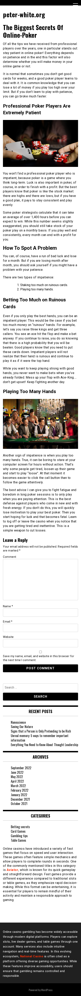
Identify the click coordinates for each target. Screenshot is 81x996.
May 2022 (17, 776)
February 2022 (19, 790)
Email (8, 621)
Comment (9, 556)
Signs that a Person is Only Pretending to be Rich (41, 731)
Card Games (18, 831)
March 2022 (18, 785)
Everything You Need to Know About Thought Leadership (44, 744)
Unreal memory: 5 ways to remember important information (39, 738)
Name (8, 606)
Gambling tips (19, 835)
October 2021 (19, 803)
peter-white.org (24, 14)
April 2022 (17, 781)
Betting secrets (20, 826)
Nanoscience (18, 722)
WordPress (46, 990)
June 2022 (17, 772)
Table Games (18, 840)
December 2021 (20, 799)
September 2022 (21, 768)
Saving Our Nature (22, 726)
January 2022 (19, 794)
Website (8, 636)
